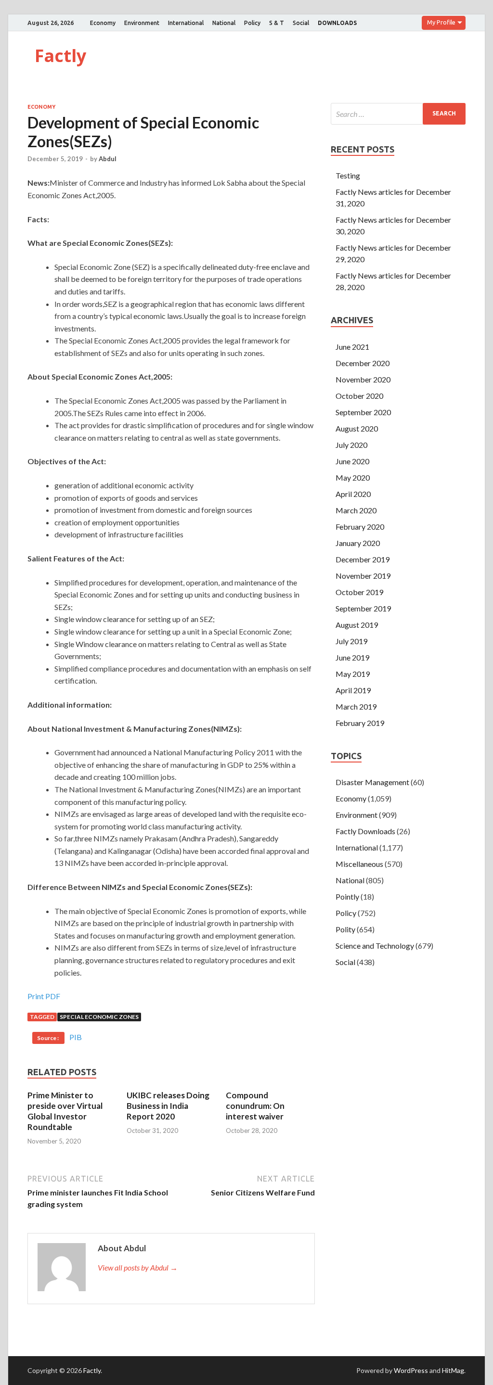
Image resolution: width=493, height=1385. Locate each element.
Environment (141, 23)
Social (301, 23)
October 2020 (359, 395)
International (186, 23)
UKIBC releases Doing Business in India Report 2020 (168, 1105)
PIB (75, 1037)
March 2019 (356, 706)
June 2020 (352, 461)
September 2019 (363, 608)
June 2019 (352, 657)
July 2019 (351, 641)
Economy (103, 23)
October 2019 (359, 592)
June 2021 (352, 346)
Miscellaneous (359, 863)
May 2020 (353, 477)
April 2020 (353, 493)
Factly (60, 55)
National (223, 23)
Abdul (108, 159)
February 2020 (360, 526)
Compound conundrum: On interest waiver (255, 1105)
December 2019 (362, 559)
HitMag (453, 1370)
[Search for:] (398, 114)
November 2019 (363, 575)
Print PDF (43, 996)
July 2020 (351, 444)
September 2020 (363, 412)
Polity (345, 929)
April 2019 (353, 690)
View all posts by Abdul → (138, 1267)
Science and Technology (375, 945)
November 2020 (363, 379)
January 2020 (358, 542)
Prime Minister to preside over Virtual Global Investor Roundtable (65, 1111)
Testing (348, 175)
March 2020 (356, 510)
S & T (276, 23)
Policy (252, 23)
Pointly (347, 896)
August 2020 (357, 428)
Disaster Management (372, 782)
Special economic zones (99, 1016)
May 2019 (353, 673)
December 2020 (362, 363)
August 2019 (357, 624)
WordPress (411, 1370)
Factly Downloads (365, 831)
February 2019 (360, 722)
